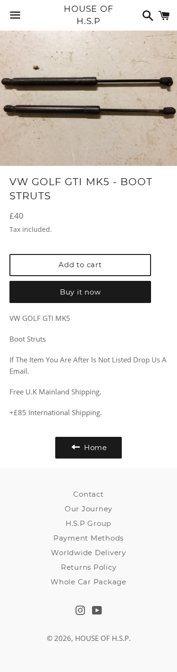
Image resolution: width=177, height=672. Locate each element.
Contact (88, 494)
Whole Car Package (88, 581)
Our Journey (88, 508)
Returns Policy (89, 567)
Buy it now (80, 291)
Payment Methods (88, 537)
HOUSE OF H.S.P (88, 15)
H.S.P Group (88, 523)
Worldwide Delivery (88, 552)
